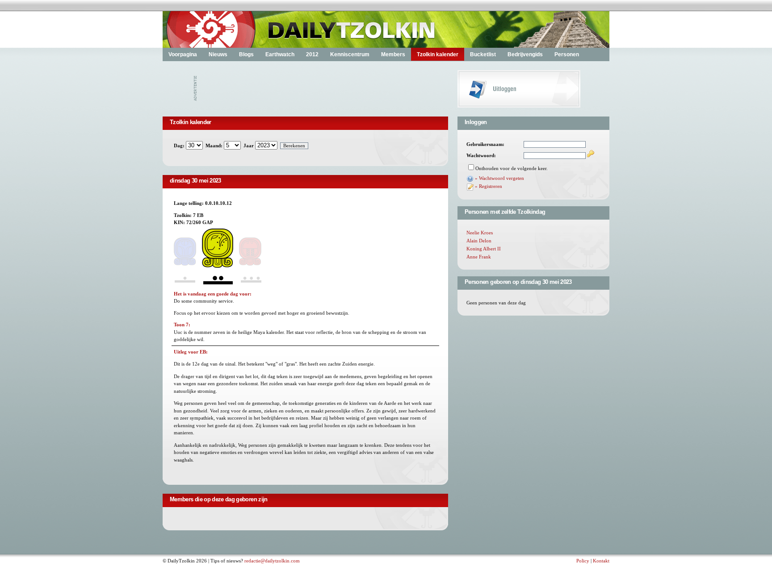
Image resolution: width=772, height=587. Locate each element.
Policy (582, 560)
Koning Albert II (483, 248)
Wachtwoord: (481, 155)
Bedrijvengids (525, 54)
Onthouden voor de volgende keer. (511, 168)
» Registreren (488, 186)
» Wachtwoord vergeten (499, 178)
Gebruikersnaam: (485, 144)
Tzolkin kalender (437, 54)
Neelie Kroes (479, 232)
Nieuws (218, 54)
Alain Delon (478, 240)
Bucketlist (483, 54)
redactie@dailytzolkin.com (272, 560)
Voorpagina (182, 54)
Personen (566, 54)
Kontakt (601, 560)
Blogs (246, 54)
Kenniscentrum (349, 54)
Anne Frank (478, 256)
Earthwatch (279, 54)
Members (393, 54)
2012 (312, 54)
